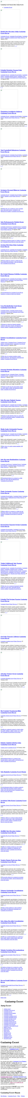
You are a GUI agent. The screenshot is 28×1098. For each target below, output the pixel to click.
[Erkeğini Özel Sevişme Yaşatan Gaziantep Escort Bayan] (12, 588)
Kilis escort (7, 251)
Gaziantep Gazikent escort (10, 37)
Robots (23, 1096)
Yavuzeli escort (20, 465)
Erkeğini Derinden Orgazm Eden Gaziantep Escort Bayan (11, 71)
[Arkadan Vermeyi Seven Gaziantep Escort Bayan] (10, 670)
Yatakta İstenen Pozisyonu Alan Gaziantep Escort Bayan (11, 861)
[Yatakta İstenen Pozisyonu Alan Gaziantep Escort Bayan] (12, 851)
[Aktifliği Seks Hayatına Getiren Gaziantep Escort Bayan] (12, 822)
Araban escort (4, 342)
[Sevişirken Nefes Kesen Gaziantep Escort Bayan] (12, 791)
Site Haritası (4, 1096)
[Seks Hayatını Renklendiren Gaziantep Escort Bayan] (12, 447)
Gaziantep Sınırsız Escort (10, 76)
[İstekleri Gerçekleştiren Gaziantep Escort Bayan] (12, 327)
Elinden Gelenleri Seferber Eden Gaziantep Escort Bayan (11, 743)
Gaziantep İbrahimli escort (7, 678)
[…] (16, 46)
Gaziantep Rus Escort (6, 835)
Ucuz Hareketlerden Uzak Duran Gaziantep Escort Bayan (11, 306)
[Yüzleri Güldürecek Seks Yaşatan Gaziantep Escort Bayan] (10, 560)
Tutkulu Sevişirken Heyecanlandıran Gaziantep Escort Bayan (12, 951)
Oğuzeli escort (8, 117)
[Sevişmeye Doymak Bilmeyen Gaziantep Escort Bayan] (10, 187)
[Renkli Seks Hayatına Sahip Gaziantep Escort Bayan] (10, 28)
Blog (19, 1096)
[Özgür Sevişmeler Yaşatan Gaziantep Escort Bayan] (12, 481)
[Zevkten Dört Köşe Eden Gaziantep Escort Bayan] (14, 242)
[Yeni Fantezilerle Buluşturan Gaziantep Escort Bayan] (10, 147)
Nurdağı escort (8, 435)
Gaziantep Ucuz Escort (14, 280)
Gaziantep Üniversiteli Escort (11, 77)
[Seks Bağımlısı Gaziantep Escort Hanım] (12, 761)
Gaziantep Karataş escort (7, 895)
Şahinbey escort (8, 196)
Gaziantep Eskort (12, 228)
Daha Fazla (3, 997)
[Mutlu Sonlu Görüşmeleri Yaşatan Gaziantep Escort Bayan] (12, 418)
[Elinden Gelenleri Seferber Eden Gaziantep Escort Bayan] (12, 732)
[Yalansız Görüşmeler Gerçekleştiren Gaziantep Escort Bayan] (12, 880)
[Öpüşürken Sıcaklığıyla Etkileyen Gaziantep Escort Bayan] (9, 108)
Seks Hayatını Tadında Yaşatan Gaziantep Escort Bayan (11, 401)
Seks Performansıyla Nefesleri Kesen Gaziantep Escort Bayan (12, 223)
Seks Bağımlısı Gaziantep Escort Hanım (13, 772)
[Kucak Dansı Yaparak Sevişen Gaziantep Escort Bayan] (12, 515)
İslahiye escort (7, 406)
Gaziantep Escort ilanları (16, 36)
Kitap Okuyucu (21, 37)
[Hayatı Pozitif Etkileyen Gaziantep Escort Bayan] (12, 971)
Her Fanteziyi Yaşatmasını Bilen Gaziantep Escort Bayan (11, 711)
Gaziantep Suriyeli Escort (7, 775)
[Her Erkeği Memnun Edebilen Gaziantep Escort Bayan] (12, 263)
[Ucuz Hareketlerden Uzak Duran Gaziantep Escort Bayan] (12, 294)
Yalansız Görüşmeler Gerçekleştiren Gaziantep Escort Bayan (12, 891)
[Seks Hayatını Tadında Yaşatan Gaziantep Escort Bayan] (12, 389)
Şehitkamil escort (8, 156)
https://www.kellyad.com (16, 1082)
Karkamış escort (17, 312)
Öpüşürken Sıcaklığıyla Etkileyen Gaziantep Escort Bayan (11, 112)
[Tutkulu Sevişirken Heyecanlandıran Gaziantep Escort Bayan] (12, 939)
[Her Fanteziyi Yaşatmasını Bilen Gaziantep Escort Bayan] (10, 708)
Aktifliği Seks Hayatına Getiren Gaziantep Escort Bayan (11, 832)
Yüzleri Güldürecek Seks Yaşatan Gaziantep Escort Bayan (11, 564)
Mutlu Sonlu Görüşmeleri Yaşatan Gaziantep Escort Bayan (11, 430)
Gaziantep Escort (5, 36)
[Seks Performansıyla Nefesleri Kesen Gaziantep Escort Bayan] (12, 211)
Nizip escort (7, 1031)
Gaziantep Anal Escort (6, 226)
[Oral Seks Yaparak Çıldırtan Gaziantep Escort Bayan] (10, 633)
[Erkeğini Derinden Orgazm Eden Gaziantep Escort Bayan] (10, 67)
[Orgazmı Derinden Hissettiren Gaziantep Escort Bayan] (12, 359)
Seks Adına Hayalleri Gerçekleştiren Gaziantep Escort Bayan (12, 922)
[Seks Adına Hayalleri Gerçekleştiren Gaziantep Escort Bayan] (12, 910)
